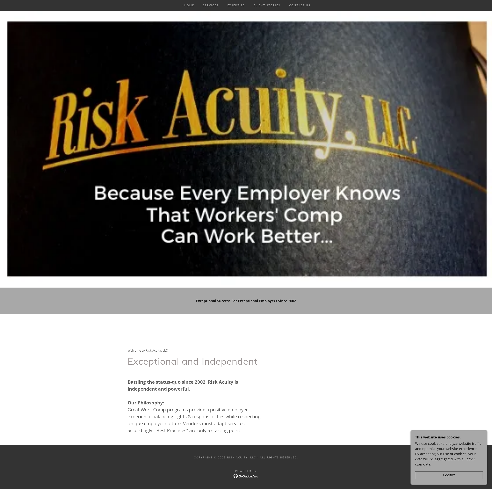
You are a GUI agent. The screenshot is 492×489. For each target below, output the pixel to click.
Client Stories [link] (266, 5)
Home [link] (189, 5)
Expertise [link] (236, 5)
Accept (449, 475)
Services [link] (211, 5)
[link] (246, 476)
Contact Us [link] (299, 5)
